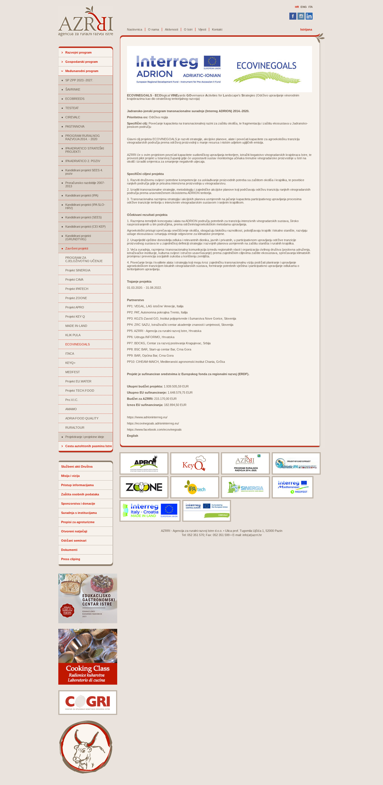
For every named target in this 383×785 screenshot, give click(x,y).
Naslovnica (134, 29)
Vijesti (202, 29)
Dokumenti (69, 549)
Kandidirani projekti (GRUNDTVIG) (78, 237)
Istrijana (306, 29)
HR (297, 6)
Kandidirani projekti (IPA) (81, 195)
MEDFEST (72, 372)
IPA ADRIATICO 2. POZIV (82, 161)
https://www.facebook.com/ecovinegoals (154, 429)
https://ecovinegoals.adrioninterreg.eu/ (153, 423)
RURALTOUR (74, 427)
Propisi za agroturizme (77, 522)
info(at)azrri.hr (252, 535)
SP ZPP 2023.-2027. (79, 80)
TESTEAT (72, 108)
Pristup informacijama (77, 485)
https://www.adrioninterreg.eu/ (147, 417)
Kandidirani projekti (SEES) (83, 217)
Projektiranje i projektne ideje (84, 436)
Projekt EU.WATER (78, 381)
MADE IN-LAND (76, 325)
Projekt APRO (74, 307)
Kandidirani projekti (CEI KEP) (85, 226)
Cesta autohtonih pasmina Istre (88, 446)
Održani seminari (73, 540)
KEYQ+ (70, 362)
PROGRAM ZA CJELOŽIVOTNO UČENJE (84, 259)
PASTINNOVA (74, 126)
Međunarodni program (81, 71)
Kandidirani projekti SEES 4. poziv (84, 171)
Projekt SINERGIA (77, 270)
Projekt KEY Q (75, 316)
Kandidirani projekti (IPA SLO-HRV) (85, 206)
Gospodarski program (81, 61)
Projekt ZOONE (76, 298)
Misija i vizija (70, 475)
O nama (153, 29)
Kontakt (217, 29)
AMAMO (71, 409)
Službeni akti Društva (77, 466)
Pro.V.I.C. (71, 399)
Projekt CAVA (74, 279)
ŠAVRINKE (72, 89)
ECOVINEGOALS (77, 344)
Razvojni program (78, 52)
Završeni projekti (76, 248)
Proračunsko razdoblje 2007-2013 (85, 184)
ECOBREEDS (74, 98)
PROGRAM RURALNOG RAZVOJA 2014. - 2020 (82, 137)
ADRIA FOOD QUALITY (81, 418)
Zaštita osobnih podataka (80, 494)
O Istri (188, 29)
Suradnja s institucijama (79, 512)
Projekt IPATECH (76, 288)
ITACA (69, 353)
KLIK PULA (72, 335)
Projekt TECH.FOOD (79, 390)
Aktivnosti (171, 29)
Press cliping (70, 559)
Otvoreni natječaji (74, 531)
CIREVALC (72, 117)
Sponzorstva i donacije (78, 503)
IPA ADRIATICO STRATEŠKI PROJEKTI (84, 150)
